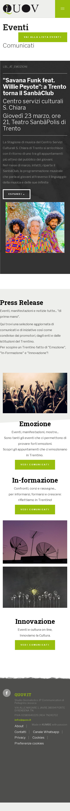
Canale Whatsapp (46, 732)
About (19, 726)
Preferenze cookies (29, 743)
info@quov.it (23, 719)
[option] (35, 230)
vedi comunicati (35, 464)
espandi (15, 194)
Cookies (38, 737)
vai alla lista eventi (43, 37)
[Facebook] (7, 693)
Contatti (20, 732)
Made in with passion (49, 724)
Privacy (20, 737)
